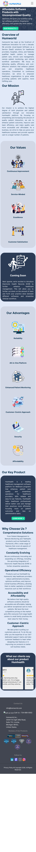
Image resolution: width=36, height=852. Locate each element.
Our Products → (11, 28)
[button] (34, 679)
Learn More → (18, 518)
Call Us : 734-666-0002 (23, 713)
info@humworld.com (14, 708)
